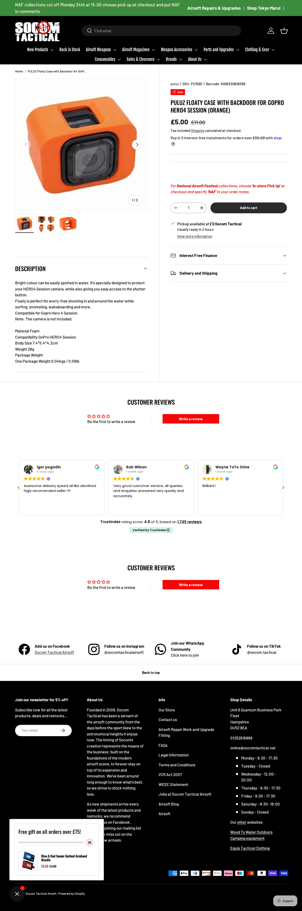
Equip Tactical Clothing (250, 848)
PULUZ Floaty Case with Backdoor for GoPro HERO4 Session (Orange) (58, 71)
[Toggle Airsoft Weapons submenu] (114, 50)
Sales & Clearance (141, 59)
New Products (37, 49)
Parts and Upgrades (219, 49)
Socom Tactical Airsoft (54, 652)
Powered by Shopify (71, 893)
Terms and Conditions (177, 764)
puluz (175, 84)
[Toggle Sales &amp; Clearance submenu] (158, 59)
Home (19, 71)
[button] (284, 30)
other (241, 822)
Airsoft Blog (169, 804)
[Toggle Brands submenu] (180, 59)
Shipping (197, 130)
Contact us (168, 719)
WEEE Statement (173, 784)
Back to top (151, 672)
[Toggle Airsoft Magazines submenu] (153, 50)
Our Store (167, 709)
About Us (194, 59)
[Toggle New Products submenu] (52, 50)
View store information (194, 236)
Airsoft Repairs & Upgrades (214, 8)
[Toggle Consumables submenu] (119, 59)
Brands (171, 59)
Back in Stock (69, 49)
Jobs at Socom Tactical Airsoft (185, 794)
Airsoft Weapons (98, 49)
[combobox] (161, 30)
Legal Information (174, 754)
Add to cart (248, 208)
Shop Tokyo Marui (264, 8)
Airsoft (164, 813)
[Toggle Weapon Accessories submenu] (196, 50)
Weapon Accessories (176, 49)
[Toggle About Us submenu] (205, 59)
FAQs (163, 745)
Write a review (191, 418)
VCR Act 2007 (170, 774)
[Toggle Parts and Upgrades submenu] (237, 50)
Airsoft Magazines (136, 49)
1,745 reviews (189, 521)
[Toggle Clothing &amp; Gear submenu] (273, 50)
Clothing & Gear (257, 49)
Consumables (105, 59)
